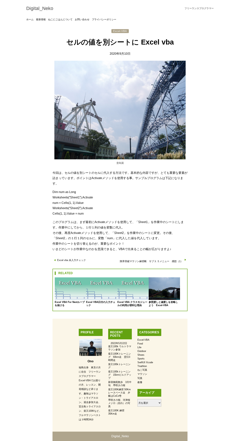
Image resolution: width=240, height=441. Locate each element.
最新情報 (41, 19)
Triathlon (142, 366)
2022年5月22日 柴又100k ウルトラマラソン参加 (119, 346)
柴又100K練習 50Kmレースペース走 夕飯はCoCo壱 (119, 392)
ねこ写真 (142, 369)
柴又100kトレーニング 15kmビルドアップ (119, 374)
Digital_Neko (39, 8)
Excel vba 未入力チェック (71, 260)
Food (140, 343)
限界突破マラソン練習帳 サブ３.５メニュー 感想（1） (151, 261)
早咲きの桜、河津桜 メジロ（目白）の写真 (120, 403)
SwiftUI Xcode (145, 362)
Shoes (140, 354)
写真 (139, 378)
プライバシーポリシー (104, 19)
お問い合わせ (82, 19)
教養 (139, 382)
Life (139, 347)
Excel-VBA (120, 31)
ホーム (30, 19)
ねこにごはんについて (60, 19)
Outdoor (141, 351)
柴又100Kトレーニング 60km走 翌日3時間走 (119, 357)
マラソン (142, 374)
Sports (141, 358)
